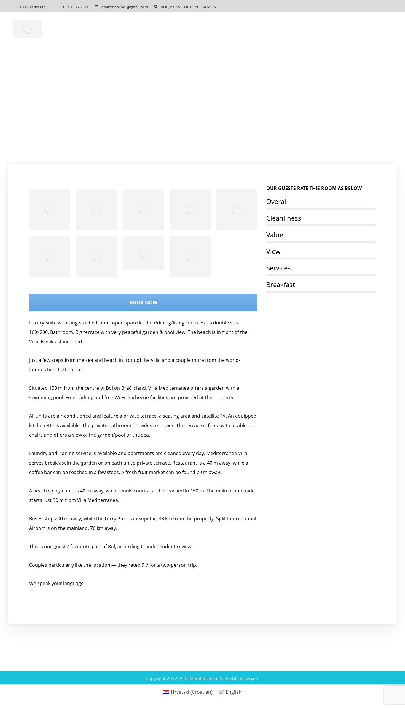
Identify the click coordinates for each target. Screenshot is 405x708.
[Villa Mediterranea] (27, 29)
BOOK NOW (143, 302)
